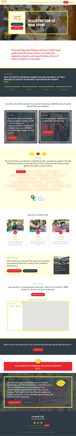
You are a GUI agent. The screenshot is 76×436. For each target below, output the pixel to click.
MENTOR (29, 89)
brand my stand (38, 294)
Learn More (17, 28)
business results (30, 270)
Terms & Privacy (46, 432)
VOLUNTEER (63, 89)
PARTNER (46, 89)
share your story (14, 270)
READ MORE (12, 137)
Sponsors (55, 2)
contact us (38, 349)
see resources (47, 132)
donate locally (14, 402)
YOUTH (12, 89)
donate (66, 2)
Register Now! (17, 24)
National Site (39, 427)
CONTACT (61, 2)
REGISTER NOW (28, 402)
